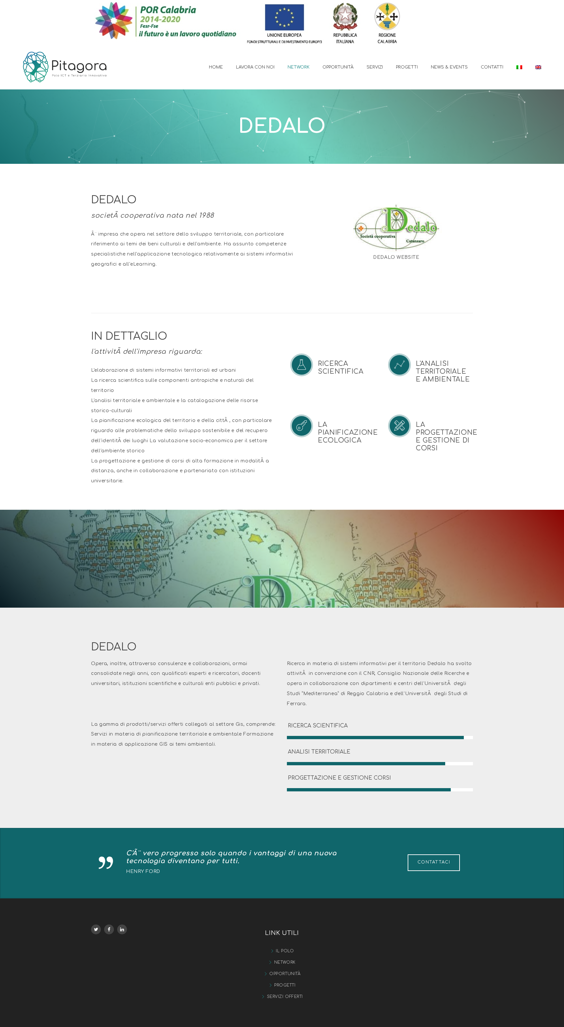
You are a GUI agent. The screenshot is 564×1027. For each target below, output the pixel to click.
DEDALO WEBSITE (396, 257)
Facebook (109, 929)
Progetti (284, 985)
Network (284, 962)
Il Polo (285, 951)
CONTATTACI (433, 862)
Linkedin (122, 929)
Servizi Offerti (285, 996)
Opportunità (284, 974)
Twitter (96, 929)
